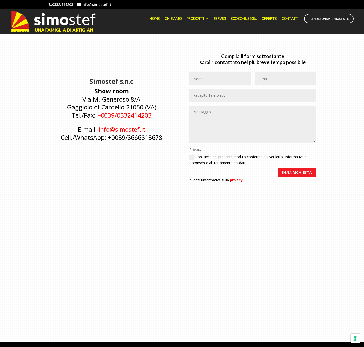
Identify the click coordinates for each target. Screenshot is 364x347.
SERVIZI (220, 19)
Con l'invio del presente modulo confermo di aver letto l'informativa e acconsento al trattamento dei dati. (248, 159)
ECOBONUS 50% (244, 19)
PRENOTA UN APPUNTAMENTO (329, 19)
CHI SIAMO (173, 19)
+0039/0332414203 (124, 115)
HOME (154, 19)
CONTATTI (290, 19)
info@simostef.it (122, 129)
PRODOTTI (195, 19)
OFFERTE (269, 19)
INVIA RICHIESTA (297, 172)
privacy (236, 180)
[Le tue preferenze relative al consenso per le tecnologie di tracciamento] (355, 338)
